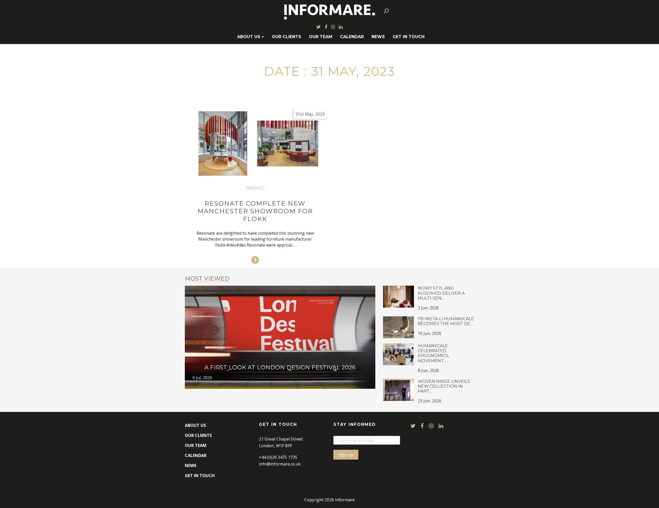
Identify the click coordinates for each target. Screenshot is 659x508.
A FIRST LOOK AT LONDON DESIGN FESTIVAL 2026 (279, 367)
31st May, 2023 (310, 114)
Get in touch (408, 36)
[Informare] (329, 11)
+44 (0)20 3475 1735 (278, 457)
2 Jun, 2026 (428, 308)
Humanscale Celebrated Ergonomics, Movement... (433, 353)
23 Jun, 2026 (429, 401)
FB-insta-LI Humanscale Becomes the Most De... (446, 321)
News (378, 36)
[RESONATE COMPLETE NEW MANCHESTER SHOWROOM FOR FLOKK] (255, 143)
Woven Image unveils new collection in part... (444, 386)
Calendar (352, 36)
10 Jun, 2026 (429, 333)
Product (255, 188)
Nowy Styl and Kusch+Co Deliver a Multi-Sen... (441, 293)
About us (248, 36)
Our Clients (286, 36)
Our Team (320, 36)
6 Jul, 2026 (202, 377)
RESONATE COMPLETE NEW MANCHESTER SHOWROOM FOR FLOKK (255, 211)
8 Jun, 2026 (428, 370)
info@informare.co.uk (280, 464)
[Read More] (255, 260)
